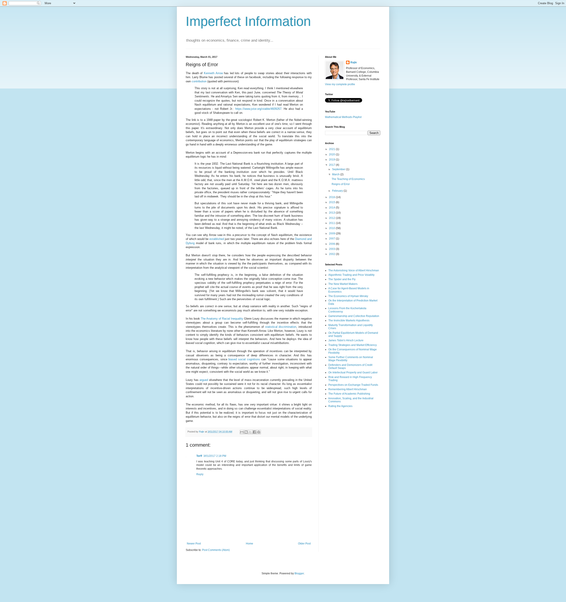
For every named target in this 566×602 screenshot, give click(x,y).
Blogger (299, 573)
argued (203, 380)
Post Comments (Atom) (216, 550)
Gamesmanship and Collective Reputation (353, 316)
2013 (332, 212)
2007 (332, 238)
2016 (332, 197)
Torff (199, 455)
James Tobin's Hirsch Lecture (345, 340)
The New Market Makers (343, 284)
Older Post (304, 543)
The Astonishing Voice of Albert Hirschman (353, 270)
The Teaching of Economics (348, 179)
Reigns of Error (341, 184)
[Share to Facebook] (254, 432)
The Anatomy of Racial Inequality (222, 318)
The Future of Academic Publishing (349, 393)
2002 (332, 254)
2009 (332, 233)
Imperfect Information (248, 21)
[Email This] (242, 432)
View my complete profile (340, 84)
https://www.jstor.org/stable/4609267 (258, 108)
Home (249, 543)
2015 (332, 202)
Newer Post (194, 543)
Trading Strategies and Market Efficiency (352, 345)
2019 (332, 159)
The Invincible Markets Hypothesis (348, 320)
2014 (332, 207)
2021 (332, 149)
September (339, 169)
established (216, 239)
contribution (199, 81)
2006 (332, 243)
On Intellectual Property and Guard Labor (353, 372)
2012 (332, 218)
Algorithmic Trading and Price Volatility (351, 274)
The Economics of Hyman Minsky (348, 296)
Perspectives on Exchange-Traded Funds (353, 384)
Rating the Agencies (340, 406)
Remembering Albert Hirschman (347, 389)
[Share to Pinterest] (258, 432)
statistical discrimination (280, 326)
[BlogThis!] (246, 432)
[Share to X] (250, 432)
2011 (332, 223)
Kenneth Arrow (213, 73)
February (338, 190)
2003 (332, 249)
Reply (199, 474)
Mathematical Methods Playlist (343, 117)
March (336, 174)
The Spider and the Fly (342, 279)
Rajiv (353, 62)
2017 (332, 164)
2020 (332, 154)
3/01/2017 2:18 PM (214, 455)
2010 (332, 228)
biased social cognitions (244, 359)
